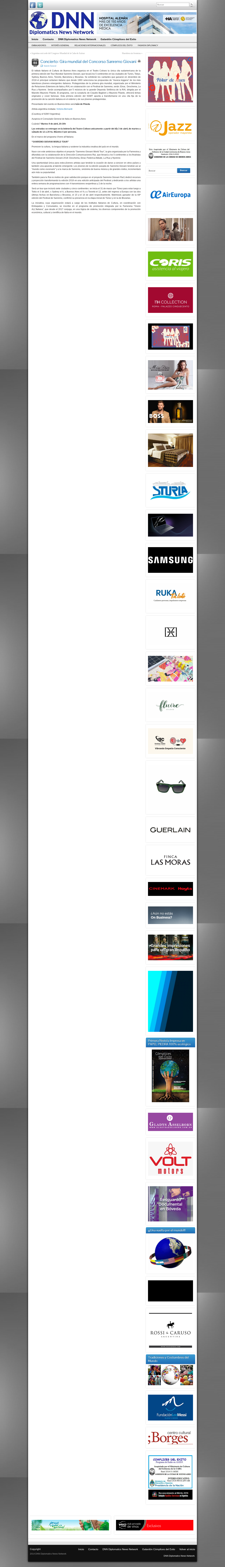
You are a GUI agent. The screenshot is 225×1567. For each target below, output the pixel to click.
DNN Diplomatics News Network (120, 1549)
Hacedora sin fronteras (131, 53)
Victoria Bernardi (64, 109)
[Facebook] (33, 5)
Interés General (60, 45)
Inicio (81, 1549)
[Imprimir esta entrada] (139, 61)
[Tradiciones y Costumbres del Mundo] (170, 1384)
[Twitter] (40, 5)
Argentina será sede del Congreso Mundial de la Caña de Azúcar (58, 53)
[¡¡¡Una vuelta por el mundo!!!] (170, 1252)
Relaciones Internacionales (90, 45)
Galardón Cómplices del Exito (158, 1549)
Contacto (93, 1549)
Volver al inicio (187, 1549)
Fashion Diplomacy (148, 45)
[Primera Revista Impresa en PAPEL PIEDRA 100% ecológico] (170, 1075)
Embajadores (39, 45)
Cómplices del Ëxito (122, 45)
